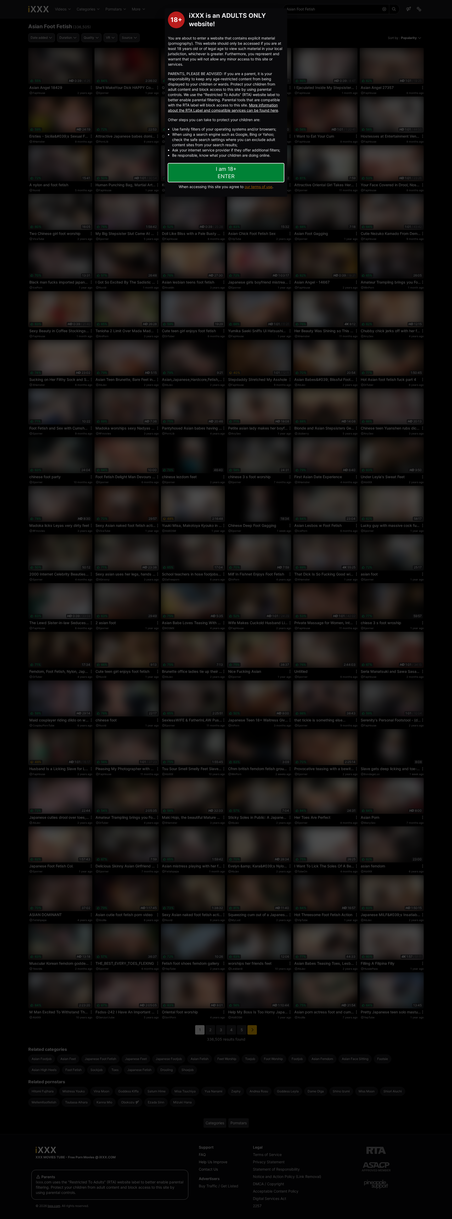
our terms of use (258, 186)
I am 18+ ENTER (226, 172)
